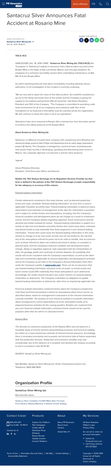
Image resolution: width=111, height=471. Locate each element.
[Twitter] (14, 434)
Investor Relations (39, 441)
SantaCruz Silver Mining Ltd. (31, 390)
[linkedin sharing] (91, 40)
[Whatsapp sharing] (96, 40)
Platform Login (89, 425)
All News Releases (91, 422)
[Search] (107, 4)
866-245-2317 (15, 422)
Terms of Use (12, 453)
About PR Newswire (66, 422)
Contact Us (12, 430)
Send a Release (80, 4)
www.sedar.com (53, 265)
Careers (61, 427)
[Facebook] (11, 434)
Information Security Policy (32, 453)
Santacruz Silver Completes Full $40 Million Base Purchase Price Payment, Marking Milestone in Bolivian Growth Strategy (41, 402)
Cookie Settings (62, 453)
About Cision (63, 425)
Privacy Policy (88, 427)
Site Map (49, 453)
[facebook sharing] (81, 40)
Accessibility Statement (17, 456)
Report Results (38, 435)
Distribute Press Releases (39, 432)
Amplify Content (38, 438)
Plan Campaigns (38, 425)
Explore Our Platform (41, 422)
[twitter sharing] (86, 40)
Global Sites (63, 432)
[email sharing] (102, 40)
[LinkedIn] (8, 434)
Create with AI (38, 427)
